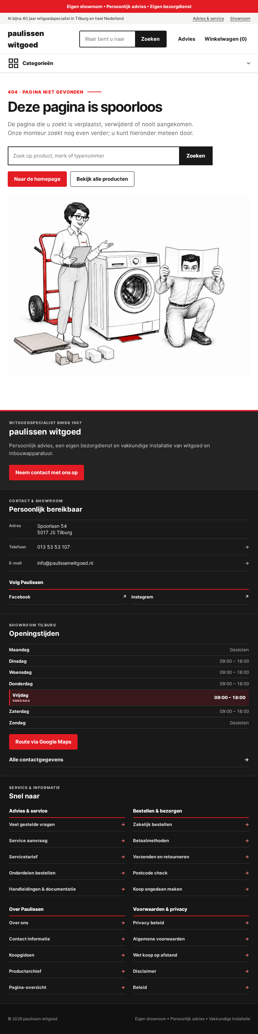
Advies (186, 39)
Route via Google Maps (43, 741)
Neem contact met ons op (46, 472)
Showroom (240, 18)
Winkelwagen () (226, 39)
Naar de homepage (37, 179)
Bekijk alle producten (102, 179)
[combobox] (107, 39)
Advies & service (208, 18)
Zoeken (150, 39)
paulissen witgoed (26, 39)
